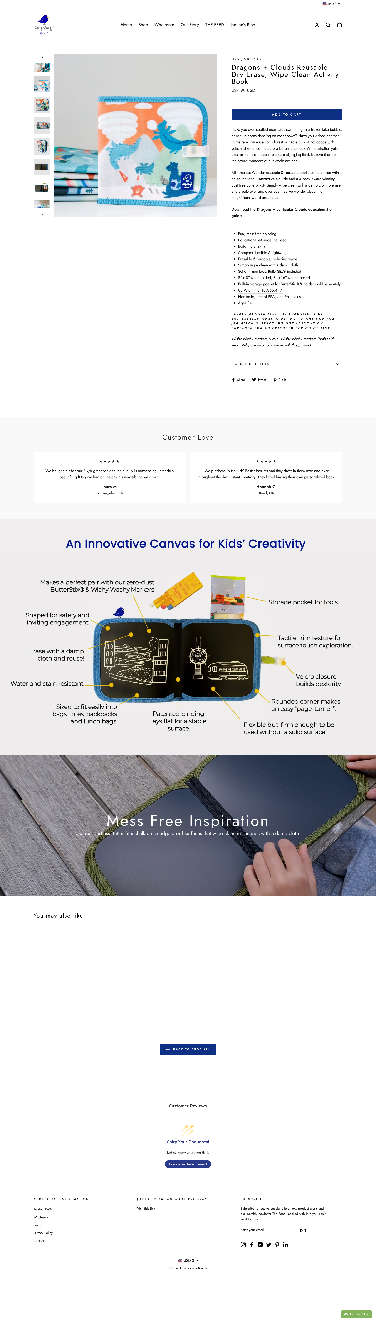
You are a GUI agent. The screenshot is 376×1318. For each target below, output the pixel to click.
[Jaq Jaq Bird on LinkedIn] (285, 1244)
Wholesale (164, 25)
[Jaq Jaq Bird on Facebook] (251, 1244)
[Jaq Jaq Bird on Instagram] (243, 1244)
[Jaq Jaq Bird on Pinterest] (277, 1244)
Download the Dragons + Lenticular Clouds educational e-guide (282, 213)
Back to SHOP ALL (190, 1049)
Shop (143, 25)
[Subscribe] (303, 1230)
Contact (39, 1241)
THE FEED (214, 25)
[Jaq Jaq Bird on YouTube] (260, 1244)
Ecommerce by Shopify (193, 1268)
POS (171, 1268)
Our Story (190, 25)
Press (37, 1225)
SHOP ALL (251, 59)
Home (126, 25)
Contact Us (358, 1314)
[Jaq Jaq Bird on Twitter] (268, 1244)
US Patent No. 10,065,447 (260, 290)
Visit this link (146, 1208)
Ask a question (252, 364)
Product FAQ (43, 1209)
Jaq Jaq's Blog (243, 25)
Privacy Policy (43, 1233)
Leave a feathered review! (188, 1164)
